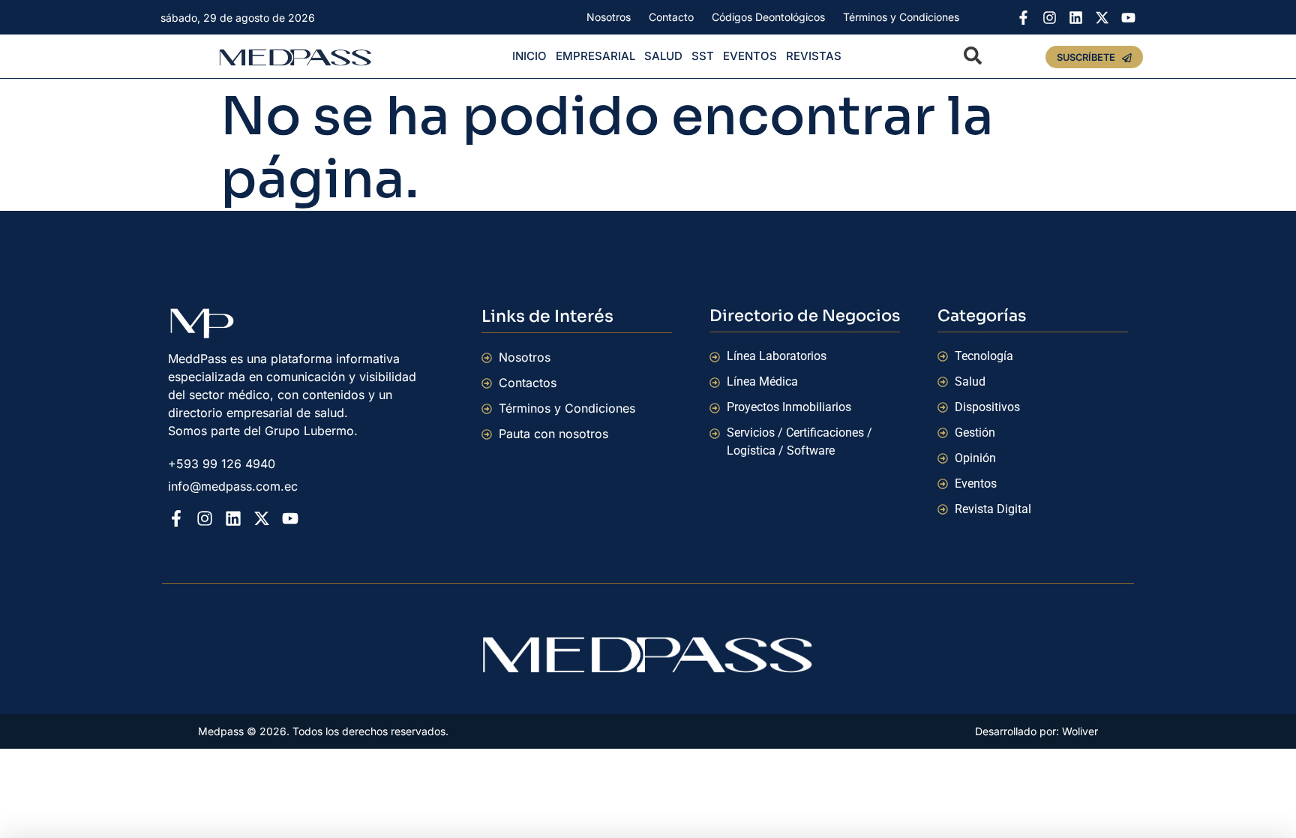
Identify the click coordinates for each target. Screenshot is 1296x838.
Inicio (529, 56)
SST (703, 56)
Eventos (750, 56)
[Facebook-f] (1023, 18)
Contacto (671, 17)
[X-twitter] (1102, 18)
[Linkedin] (1076, 18)
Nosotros (608, 17)
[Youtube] (1128, 18)
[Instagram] (1049, 18)
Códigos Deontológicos (768, 17)
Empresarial (595, 56)
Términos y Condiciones (901, 17)
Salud (663, 56)
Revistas (814, 56)
